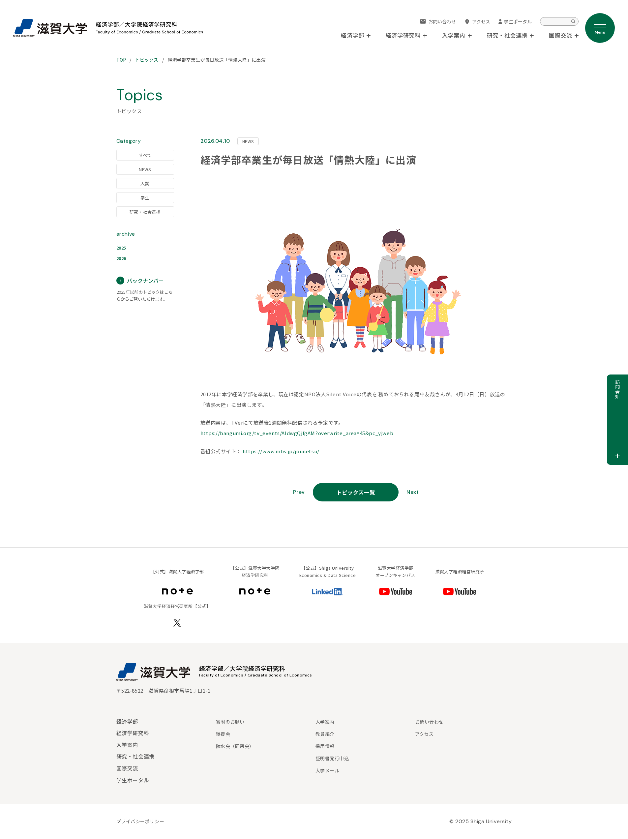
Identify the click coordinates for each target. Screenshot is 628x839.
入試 (144, 183)
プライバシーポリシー (140, 821)
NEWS (145, 169)
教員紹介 (325, 734)
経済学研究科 (132, 733)
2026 (121, 258)
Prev (299, 492)
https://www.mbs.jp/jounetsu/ (281, 451)
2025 (121, 248)
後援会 (223, 734)
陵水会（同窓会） (235, 746)
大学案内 (325, 721)
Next (412, 492)
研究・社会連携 (145, 212)
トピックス (147, 59)
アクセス (481, 21)
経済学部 (127, 721)
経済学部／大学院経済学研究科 (242, 668)
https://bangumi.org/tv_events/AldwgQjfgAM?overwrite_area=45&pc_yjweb (297, 433)
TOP (121, 59)
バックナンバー (145, 281)
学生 (144, 198)
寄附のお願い (230, 721)
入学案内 (127, 745)
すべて (145, 155)
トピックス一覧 (356, 492)
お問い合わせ (442, 21)
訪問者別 (617, 389)
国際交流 (127, 768)
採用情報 (325, 746)
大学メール (327, 770)
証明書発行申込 (332, 758)
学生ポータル (518, 21)
